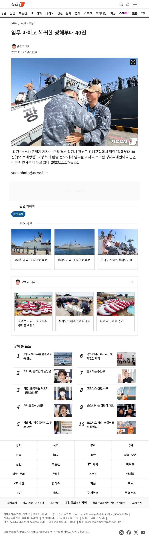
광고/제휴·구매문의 (33, 502)
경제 (93, 445)
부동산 (56, 464)
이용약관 (54, 502)
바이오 (130, 464)
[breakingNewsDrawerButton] (128, 4)
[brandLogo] (18, 4)
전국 (18, 455)
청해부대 (18, 214)
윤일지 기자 (23, 46)
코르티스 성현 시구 (97, 388)
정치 (18, 445)
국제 (130, 445)
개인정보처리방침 (76, 503)
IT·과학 (93, 464)
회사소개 (12, 502)
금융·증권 (130, 455)
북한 (93, 455)
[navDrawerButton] (135, 4)
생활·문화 (18, 474)
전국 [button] (14, 24)
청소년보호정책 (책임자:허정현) (109, 502)
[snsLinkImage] (121, 532)
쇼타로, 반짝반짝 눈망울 (37, 371)
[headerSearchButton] (121, 4)
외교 (56, 455)
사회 (56, 445)
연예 (56, 474)
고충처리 (137, 502)
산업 (18, 464)
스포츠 (93, 474)
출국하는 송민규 (96, 371)
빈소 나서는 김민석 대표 (100, 405)
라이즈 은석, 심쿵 (33, 405)
